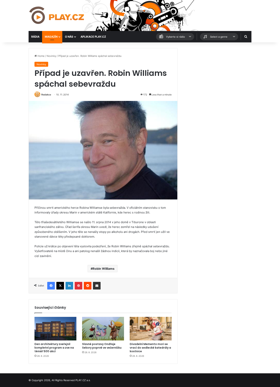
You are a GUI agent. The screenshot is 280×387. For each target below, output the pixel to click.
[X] (60, 285)
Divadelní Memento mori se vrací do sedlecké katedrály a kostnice (150, 347)
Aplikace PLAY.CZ (93, 36)
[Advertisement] (216, 74)
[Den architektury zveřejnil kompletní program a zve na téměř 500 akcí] (55, 328)
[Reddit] (87, 285)
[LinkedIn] (69, 285)
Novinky (51, 55)
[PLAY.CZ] (57, 15)
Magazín (51, 36)
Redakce (46, 94)
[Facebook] (51, 285)
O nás (69, 36)
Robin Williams (103, 268)
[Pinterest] (78, 285)
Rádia (35, 36)
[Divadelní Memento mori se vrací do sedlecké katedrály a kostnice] (151, 328)
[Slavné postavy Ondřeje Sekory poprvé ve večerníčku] (103, 328)
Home (41, 55)
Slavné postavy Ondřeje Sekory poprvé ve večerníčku (102, 346)
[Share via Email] (97, 285)
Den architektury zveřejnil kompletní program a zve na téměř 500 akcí (54, 347)
